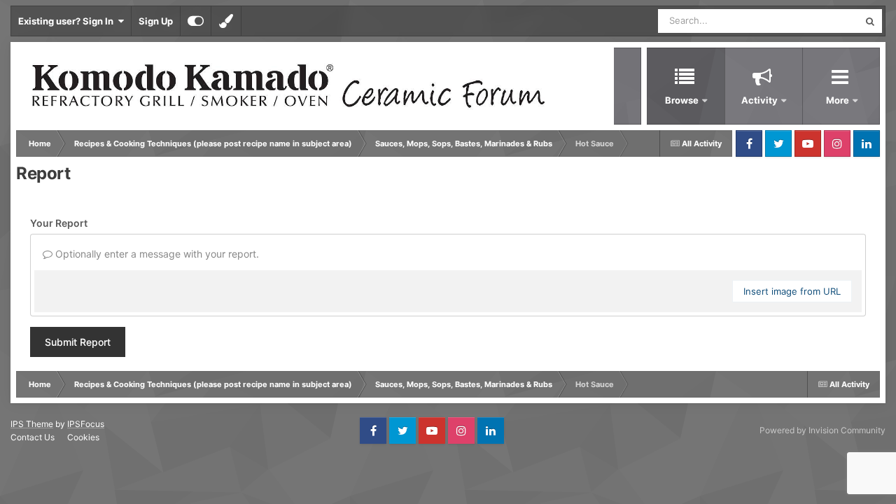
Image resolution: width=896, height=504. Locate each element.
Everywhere (815, 20)
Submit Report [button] (78, 342)
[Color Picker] (226, 21)
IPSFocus (85, 424)
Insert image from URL (792, 291)
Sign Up (156, 21)
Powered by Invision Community (823, 430)
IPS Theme (31, 424)
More (838, 100)
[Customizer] (196, 21)
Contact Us (32, 437)
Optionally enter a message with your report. (155, 254)
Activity (759, 100)
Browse (682, 100)
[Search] (870, 21)
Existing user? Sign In (68, 21)
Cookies (83, 437)
